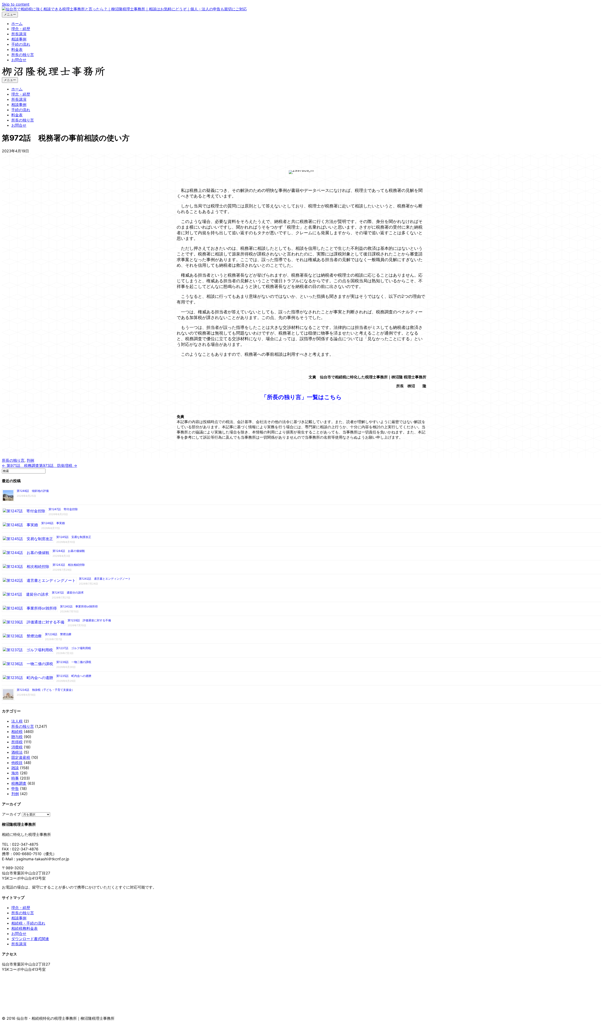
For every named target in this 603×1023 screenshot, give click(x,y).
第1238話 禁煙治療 (58, 634)
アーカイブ (11, 814)
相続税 (17, 731)
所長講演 (18, 34)
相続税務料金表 (24, 928)
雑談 (15, 767)
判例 (30, 460)
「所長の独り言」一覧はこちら (301, 397)
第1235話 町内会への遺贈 (73, 676)
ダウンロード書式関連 (30, 938)
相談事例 (18, 39)
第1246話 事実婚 (53, 523)
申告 (15, 788)
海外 (15, 773)
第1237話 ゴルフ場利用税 (73, 648)
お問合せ (18, 59)
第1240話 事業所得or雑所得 (79, 606)
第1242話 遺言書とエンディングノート (105, 578)
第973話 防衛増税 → (58, 465)
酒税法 (17, 752)
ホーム (17, 23)
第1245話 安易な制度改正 (73, 537)
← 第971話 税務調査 (20, 465)
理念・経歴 (20, 28)
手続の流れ (20, 44)
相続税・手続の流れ (28, 923)
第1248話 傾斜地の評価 (33, 491)
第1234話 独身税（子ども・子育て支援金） (45, 689)
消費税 (17, 747)
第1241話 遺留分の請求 (68, 592)
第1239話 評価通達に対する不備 (89, 620)
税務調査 (18, 783)
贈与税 (17, 736)
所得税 (17, 742)
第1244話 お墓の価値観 (69, 551)
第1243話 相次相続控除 (69, 564)
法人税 (17, 721)
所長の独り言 (22, 54)
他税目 (17, 762)
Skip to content (15, 4)
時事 (15, 778)
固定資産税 (20, 757)
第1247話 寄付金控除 (63, 509)
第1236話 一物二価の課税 (73, 662)
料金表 (17, 49)
